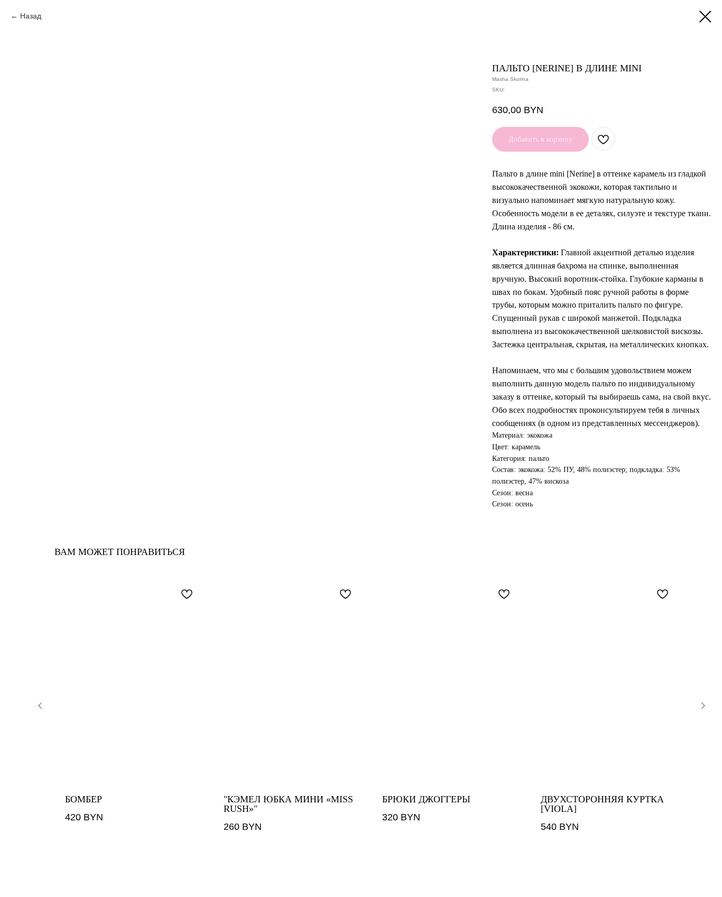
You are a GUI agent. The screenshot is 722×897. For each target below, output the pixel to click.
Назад (30, 16)
